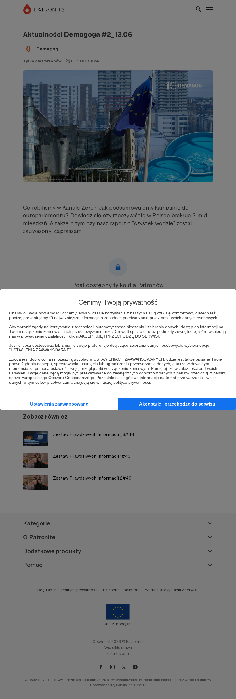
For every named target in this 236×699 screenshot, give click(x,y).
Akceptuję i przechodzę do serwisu (177, 404)
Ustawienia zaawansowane (59, 404)
